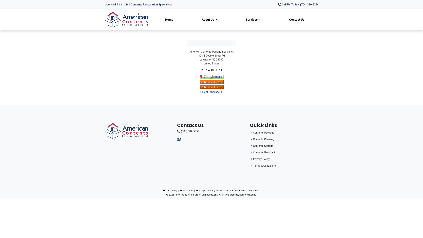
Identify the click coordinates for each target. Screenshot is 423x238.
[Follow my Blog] (212, 86)
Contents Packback (264, 152)
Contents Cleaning (263, 139)
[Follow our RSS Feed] (212, 81)
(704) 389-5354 (190, 131)
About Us (208, 19)
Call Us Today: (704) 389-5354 (300, 4)
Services (252, 19)
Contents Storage (263, 145)
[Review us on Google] (179, 139)
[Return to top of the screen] (414, 223)
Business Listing (247, 194)
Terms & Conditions (264, 165)
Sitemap (200, 190)
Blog (174, 190)
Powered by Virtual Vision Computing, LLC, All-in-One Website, (207, 194)
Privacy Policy (261, 159)
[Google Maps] (212, 76)
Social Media (186, 190)
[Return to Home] (126, 20)
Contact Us (296, 19)
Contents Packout (263, 132)
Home (169, 19)
